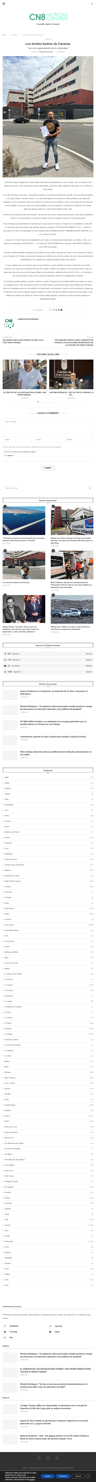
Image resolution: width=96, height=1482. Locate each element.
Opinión (15, 35)
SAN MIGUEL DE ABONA (48, 1160)
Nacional (48, 1072)
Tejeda (48, 1214)
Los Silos (48, 1056)
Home (5, 35)
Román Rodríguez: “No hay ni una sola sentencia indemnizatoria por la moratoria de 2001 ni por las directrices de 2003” (53, 1385)
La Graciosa (48, 990)
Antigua (48, 794)
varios (48, 1269)
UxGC (48, 1247)
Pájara (48, 1099)
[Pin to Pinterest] (59, 310)
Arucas (48, 826)
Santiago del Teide (48, 1181)
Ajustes (78, 1476)
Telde (48, 1220)
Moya (48, 1067)
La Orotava (48, 1018)
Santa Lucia (48, 1170)
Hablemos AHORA (48, 952)
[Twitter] (48, 1458)
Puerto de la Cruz (48, 1127)
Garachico (48, 919)
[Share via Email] (61, 310)
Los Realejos (48, 1050)
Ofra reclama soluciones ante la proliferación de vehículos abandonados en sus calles (56, 753)
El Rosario (48, 892)
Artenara (48, 821)
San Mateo (48, 1154)
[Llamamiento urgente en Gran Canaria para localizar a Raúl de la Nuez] (10, 740)
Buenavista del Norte (48, 832)
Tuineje (48, 1236)
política (48, 1116)
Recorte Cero (48, 1138)
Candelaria (48, 843)
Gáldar (48, 914)
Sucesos (48, 1198)
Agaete (48, 783)
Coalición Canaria (48, 859)
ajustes (32, 1479)
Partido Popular (48, 1105)
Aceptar (47, 1476)
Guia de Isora (48, 941)
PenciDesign (68, 1468)
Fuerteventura (48, 908)
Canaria (48, 837)
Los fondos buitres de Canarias (16, 582)
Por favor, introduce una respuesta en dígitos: (20, 452)
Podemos (48, 1110)
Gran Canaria (48, 925)
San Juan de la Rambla (48, 1149)
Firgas (48, 903)
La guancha (48, 996)
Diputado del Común (48, 876)
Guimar (48, 947)
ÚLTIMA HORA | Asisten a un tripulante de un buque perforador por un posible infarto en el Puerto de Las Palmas (53, 722)
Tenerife (48, 1225)
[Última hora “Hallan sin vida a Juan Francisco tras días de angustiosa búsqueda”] (72, 609)
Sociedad (48, 1192)
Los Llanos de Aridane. (48, 1045)
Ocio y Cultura (48, 1083)
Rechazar (63, 1476)
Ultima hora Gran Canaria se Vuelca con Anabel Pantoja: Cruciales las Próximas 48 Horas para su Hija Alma (72, 540)
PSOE (48, 1121)
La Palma (48, 1023)
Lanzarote (48, 1028)
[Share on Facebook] (53, 310)
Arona (48, 816)
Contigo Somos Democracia (48, 865)
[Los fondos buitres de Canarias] (24, 565)
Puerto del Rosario (48, 1132)
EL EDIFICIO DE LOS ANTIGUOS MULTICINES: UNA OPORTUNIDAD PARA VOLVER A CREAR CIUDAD (55, 1370)
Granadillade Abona (48, 930)
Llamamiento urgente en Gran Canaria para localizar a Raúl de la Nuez (53, 737)
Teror (48, 1230)
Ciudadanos (48, 854)
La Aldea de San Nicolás (48, 974)
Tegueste (48, 1209)
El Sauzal (48, 897)
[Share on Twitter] (56, 310)
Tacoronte (48, 1203)
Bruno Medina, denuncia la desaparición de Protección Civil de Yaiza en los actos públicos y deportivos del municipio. (71, 584)
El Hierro (48, 887)
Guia (48, 936)
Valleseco (48, 1252)
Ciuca (48, 848)
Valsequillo (48, 1258)
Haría (48, 958)
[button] (6, 381)
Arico (48, 810)
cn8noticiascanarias (46, 52)
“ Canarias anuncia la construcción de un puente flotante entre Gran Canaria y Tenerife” (24, 539)
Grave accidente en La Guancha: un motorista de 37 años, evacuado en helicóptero (54, 692)
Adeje (48, 777)
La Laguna (48, 1001)
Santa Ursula (48, 1176)
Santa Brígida (48, 1165)
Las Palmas (48, 1034)
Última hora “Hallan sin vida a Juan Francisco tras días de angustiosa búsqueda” (70, 628)
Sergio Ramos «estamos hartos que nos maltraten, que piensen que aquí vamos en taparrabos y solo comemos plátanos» (21, 629)
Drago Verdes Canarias (48, 881)
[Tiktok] (56, 1458)
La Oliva (48, 1012)
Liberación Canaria (48, 1039)
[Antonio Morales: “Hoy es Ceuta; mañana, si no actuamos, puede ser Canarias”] (71, 374)
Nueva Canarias (48, 1078)
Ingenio (48, 968)
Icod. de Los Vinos (48, 963)
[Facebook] (39, 1458)
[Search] (92, 3)
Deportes (48, 870)
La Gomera (48, 985)
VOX (48, 1280)
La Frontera (48, 979)
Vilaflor (48, 1274)
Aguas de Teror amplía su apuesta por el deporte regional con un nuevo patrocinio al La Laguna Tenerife (54, 1422)
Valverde (48, 1263)
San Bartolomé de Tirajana (48, 1143)
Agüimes (48, 788)
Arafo (48, 799)
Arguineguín (48, 805)
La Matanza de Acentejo (48, 1007)
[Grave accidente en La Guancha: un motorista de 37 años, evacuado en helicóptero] (10, 695)
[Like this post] (51, 310)
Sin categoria (48, 1187)
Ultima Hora (48, 1241)
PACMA (48, 1094)
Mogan (48, 1061)
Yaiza (48, 1285)
